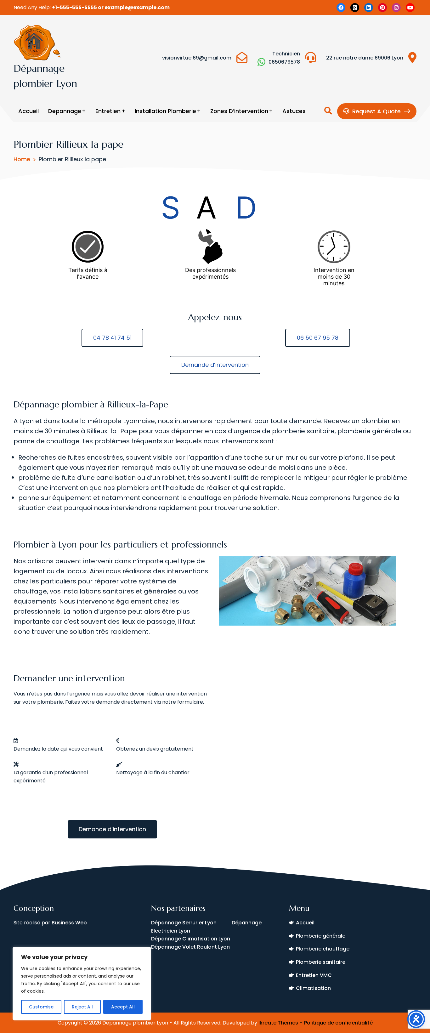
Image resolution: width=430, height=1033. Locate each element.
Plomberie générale (320, 935)
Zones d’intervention (239, 111)
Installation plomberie (165, 111)
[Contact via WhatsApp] (261, 62)
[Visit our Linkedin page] (368, 7)
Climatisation (313, 988)
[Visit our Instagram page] (396, 7)
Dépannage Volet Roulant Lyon (190, 947)
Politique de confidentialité (338, 1022)
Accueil (28, 111)
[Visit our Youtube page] (410, 7)
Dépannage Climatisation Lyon (190, 938)
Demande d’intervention (215, 365)
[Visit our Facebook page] (341, 7)
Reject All (82, 1007)
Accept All (123, 1007)
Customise (41, 1007)
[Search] (328, 111)
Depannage (64, 111)
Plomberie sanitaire (320, 962)
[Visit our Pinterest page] (382, 7)
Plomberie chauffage (322, 948)
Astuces (294, 111)
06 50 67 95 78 (317, 338)
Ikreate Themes (278, 1022)
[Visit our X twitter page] (354, 7)
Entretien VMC (314, 975)
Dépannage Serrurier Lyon (191, 922)
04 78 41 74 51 (112, 338)
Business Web (70, 922)
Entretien (108, 111)
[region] (82, 983)
